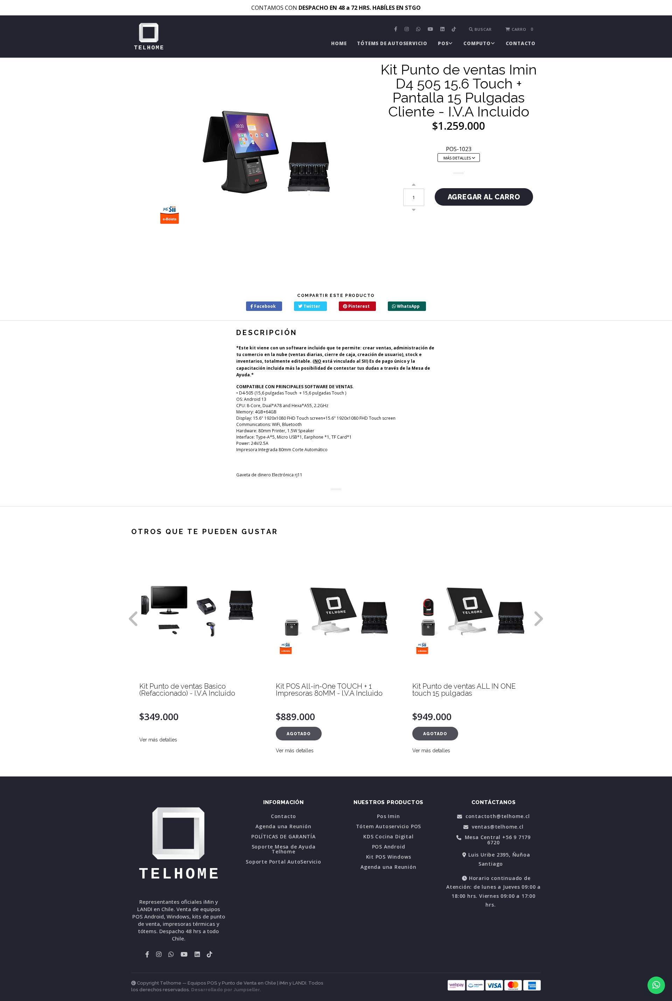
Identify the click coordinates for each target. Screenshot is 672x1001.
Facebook (264, 306)
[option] (199, 663)
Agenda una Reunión (283, 826)
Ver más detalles (158, 740)
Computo (477, 43)
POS (443, 43)
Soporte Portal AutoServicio (283, 861)
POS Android (388, 846)
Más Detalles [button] (457, 158)
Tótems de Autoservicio (392, 43)
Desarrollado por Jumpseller (225, 989)
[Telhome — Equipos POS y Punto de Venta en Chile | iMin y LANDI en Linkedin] (443, 29)
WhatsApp (408, 306)
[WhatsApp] (419, 29)
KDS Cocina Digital (388, 836)
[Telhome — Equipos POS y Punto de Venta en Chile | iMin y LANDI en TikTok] (455, 29)
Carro (521, 29)
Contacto (521, 43)
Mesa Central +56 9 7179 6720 (497, 840)
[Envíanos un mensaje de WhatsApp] (656, 985)
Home (338, 43)
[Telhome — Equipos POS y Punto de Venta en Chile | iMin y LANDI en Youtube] (431, 29)
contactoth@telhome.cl (497, 816)
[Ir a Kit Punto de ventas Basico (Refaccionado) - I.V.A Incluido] (199, 614)
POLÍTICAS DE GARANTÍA (283, 836)
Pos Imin (388, 816)
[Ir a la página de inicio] (148, 37)
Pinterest (358, 306)
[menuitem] (396, 29)
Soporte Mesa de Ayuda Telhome (284, 849)
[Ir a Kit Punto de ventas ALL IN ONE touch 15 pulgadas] (472, 614)
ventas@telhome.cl (496, 827)
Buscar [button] (482, 29)
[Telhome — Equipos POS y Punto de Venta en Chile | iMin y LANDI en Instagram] (407, 29)
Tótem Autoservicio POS (388, 826)
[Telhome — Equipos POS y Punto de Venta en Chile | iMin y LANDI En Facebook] (396, 29)
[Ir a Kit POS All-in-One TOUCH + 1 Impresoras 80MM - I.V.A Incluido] (336, 614)
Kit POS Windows (388, 856)
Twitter (311, 306)
